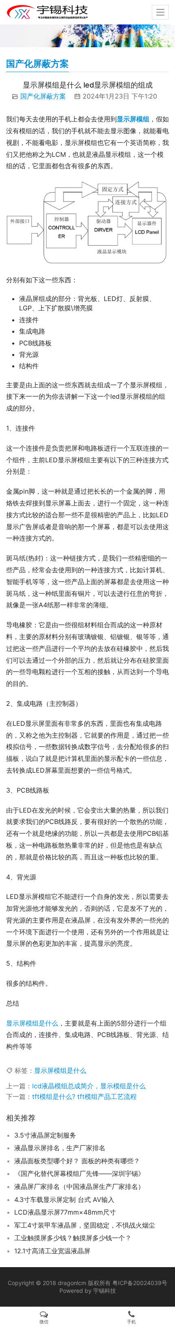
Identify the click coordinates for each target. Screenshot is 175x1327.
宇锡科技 (104, 1290)
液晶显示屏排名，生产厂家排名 (59, 1148)
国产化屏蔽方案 (43, 96)
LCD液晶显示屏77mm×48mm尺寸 (65, 1212)
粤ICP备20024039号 (139, 1282)
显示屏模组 (133, 119)
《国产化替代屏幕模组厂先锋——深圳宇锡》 (79, 1173)
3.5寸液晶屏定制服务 (45, 1135)
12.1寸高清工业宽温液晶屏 (52, 1251)
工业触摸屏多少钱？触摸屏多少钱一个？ (72, 1238)
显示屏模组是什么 (32, 1023)
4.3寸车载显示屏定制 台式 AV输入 (64, 1199)
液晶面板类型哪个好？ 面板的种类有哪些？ (77, 1161)
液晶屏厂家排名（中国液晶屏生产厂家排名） (79, 1186)
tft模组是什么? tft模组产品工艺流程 (84, 1096)
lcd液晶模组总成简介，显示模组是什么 (89, 1086)
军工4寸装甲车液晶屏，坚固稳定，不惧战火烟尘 (84, 1225)
